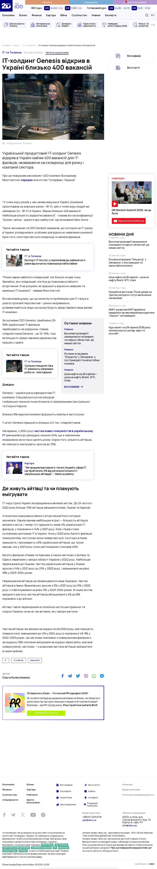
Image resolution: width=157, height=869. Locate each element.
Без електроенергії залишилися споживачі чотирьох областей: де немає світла (79, 338)
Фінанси (37, 15)
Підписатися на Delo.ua (131, 220)
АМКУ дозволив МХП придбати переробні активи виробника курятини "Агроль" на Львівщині (131, 312)
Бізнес (23, 15)
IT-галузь (18, 660)
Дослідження (68, 804)
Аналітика (66, 797)
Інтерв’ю (93, 797)
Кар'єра (51, 15)
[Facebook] (62, 676)
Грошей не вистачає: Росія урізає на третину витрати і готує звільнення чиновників (130, 295)
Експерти (110, 15)
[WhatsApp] (94, 676)
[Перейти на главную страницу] (6, 6)
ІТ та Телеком (11, 52)
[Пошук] (146, 15)
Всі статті (133, 67)
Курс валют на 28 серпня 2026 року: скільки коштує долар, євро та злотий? (130, 330)
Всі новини (71, 386)
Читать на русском (57, 52)
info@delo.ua (129, 825)
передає (27, 180)
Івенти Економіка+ (135, 2)
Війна (63, 15)
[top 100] (19, 6)
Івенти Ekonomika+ (33, 801)
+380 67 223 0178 (91, 817)
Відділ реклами (131, 789)
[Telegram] (69, 676)
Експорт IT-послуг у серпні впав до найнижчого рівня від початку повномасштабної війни (55, 261)
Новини (96, 15)
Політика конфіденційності (138, 794)
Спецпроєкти (91, 2)
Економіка (8, 15)
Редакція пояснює (92, 804)
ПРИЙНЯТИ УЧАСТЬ (46, 713)
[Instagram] (43, 815)
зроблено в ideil (145, 864)
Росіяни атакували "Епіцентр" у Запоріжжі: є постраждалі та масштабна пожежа (81, 358)
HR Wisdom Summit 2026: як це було (131, 211)
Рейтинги (47, 2)
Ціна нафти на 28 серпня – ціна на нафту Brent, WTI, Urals (80, 377)
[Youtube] (33, 815)
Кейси (91, 791)
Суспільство (79, 15)
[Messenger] (102, 676)
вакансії (35, 660)
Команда (127, 784)
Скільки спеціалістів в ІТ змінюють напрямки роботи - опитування (39, 369)
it (6, 660)
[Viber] (86, 676)
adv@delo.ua (89, 820)
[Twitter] (78, 676)
